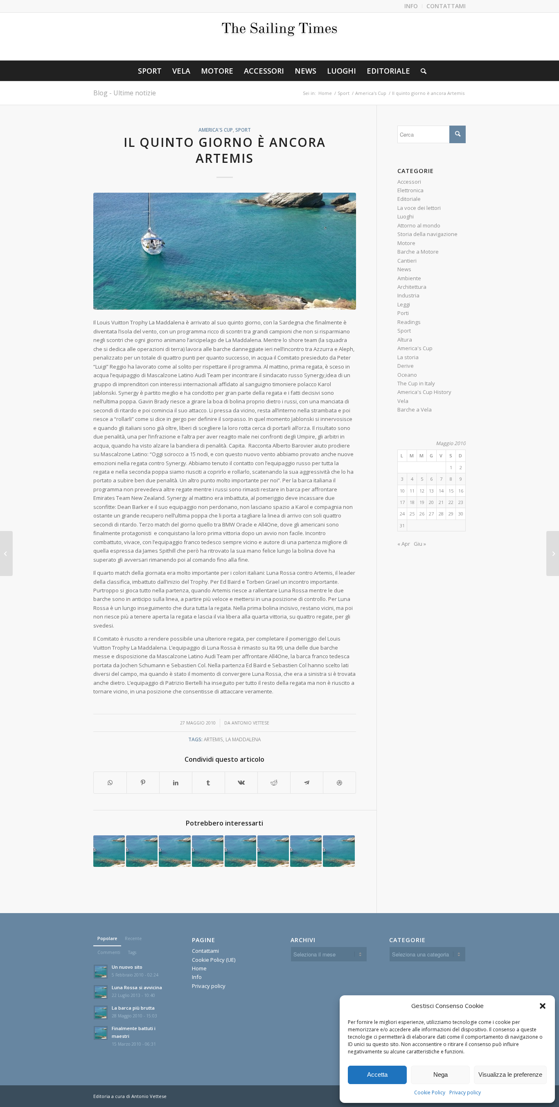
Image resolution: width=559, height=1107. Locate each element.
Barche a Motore (418, 251)
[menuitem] (411, 6)
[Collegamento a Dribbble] (339, 782)
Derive (405, 365)
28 (441, 514)
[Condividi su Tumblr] (208, 782)
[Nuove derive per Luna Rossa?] (142, 851)
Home (199, 968)
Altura (404, 339)
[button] (543, 1006)
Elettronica (410, 190)
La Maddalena (243, 739)
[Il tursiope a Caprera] (552, 553)
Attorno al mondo (418, 225)
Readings (409, 322)
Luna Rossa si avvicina (137, 987)
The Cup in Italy (416, 383)
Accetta (377, 1074)
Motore (406, 243)
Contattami (205, 950)
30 (460, 514)
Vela (402, 401)
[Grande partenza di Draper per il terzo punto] (338, 851)
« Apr (403, 543)
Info (197, 977)
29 (451, 514)
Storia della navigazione (427, 234)
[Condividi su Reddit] (274, 782)
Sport (243, 129)
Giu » (420, 543)
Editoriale (409, 198)
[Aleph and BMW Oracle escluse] (174, 851)
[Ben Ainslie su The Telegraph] (207, 851)
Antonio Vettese (250, 723)
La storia (408, 357)
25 (412, 514)
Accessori (409, 181)
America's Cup (215, 129)
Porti (403, 313)
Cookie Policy (429, 1092)
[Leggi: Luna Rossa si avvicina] (100, 992)
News (404, 269)
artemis (213, 739)
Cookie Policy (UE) (213, 959)
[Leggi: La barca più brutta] (100, 1012)
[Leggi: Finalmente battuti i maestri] (100, 1033)
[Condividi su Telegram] (307, 782)
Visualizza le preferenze (510, 1074)
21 (441, 502)
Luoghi (405, 216)
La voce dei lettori (419, 208)
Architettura (411, 286)
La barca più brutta (133, 1008)
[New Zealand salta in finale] (273, 851)
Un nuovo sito (127, 967)
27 (431, 514)
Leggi (403, 304)
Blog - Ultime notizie (124, 92)
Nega (440, 1074)
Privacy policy (465, 1092)
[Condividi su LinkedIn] (176, 782)
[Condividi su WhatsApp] (110, 782)
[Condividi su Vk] (241, 782)
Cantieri (407, 260)
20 (431, 502)
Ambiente (409, 278)
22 (451, 502)
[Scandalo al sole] (240, 851)
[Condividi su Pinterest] (143, 782)
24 (402, 514)
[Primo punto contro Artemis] (306, 851)
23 (460, 502)
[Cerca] (420, 71)
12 (421, 491)
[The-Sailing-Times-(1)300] (279, 36)
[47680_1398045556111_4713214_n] (224, 251)
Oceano (407, 374)
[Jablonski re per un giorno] (109, 851)
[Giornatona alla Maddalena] (6, 553)
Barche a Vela (414, 409)
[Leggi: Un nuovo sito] (100, 971)
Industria (408, 295)
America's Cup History (424, 392)
